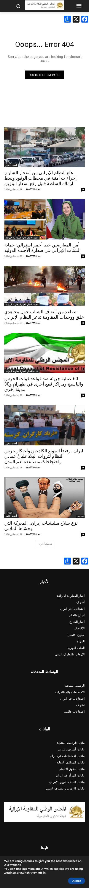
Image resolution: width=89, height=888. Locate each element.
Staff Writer (32, 189)
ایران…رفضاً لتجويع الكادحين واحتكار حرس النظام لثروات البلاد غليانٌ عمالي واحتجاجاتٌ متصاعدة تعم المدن (43, 456)
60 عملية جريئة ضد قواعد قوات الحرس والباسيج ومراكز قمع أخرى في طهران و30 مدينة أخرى (43, 384)
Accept (76, 881)
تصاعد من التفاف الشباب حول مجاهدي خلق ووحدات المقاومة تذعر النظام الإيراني (44, 314)
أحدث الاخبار (11, 165)
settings (10, 873)
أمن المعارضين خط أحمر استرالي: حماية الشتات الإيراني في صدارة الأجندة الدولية (42, 247)
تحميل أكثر (46, 544)
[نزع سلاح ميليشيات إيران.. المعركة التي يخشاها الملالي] (44, 497)
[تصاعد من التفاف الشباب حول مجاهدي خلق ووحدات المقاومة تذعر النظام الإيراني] (44, 286)
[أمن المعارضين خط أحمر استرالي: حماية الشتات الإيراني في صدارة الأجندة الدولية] (44, 219)
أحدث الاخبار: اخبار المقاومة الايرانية (22, 237)
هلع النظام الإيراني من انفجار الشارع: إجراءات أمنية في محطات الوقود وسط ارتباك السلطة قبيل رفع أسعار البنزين (40, 178)
